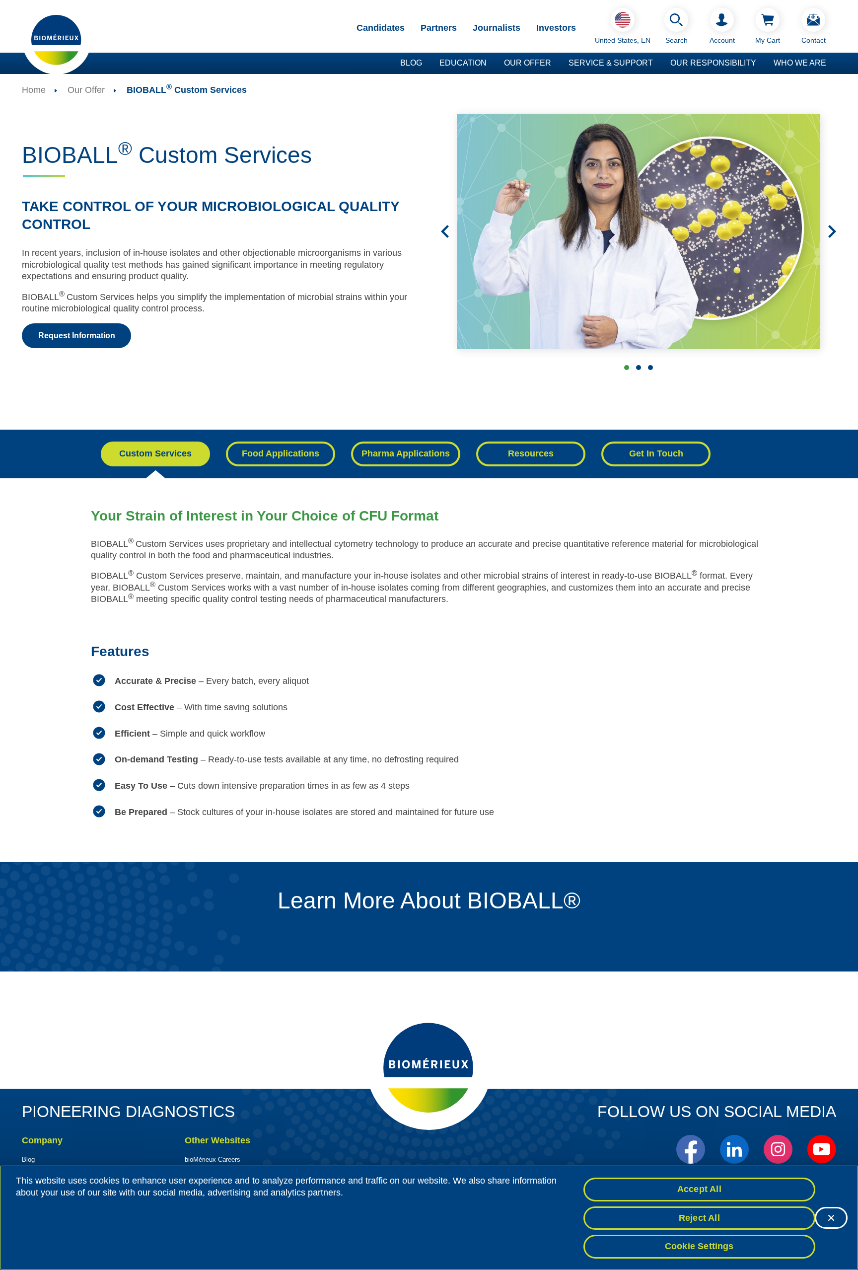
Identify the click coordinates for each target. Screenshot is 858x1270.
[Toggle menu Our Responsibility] (761, 64)
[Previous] (445, 231)
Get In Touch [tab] (656, 453)
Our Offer (527, 63)
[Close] (831, 1218)
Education (463, 63)
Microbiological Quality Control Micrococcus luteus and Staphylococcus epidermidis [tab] (650, 367)
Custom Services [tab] (155, 453)
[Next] (832, 231)
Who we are (800, 63)
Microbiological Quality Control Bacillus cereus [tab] (638, 367)
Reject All (699, 1218)
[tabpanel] (429, 674)
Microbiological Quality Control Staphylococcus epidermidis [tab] (626, 367)
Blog (411, 63)
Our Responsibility (713, 63)
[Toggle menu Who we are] (831, 64)
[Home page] (56, 39)
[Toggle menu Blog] (427, 64)
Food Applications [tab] (280, 453)
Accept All (699, 1189)
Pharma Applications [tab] (405, 453)
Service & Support (611, 63)
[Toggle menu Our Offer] (556, 64)
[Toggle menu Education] (492, 64)
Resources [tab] (531, 453)
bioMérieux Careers (212, 1159)
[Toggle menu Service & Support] (658, 64)
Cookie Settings (699, 1246)
